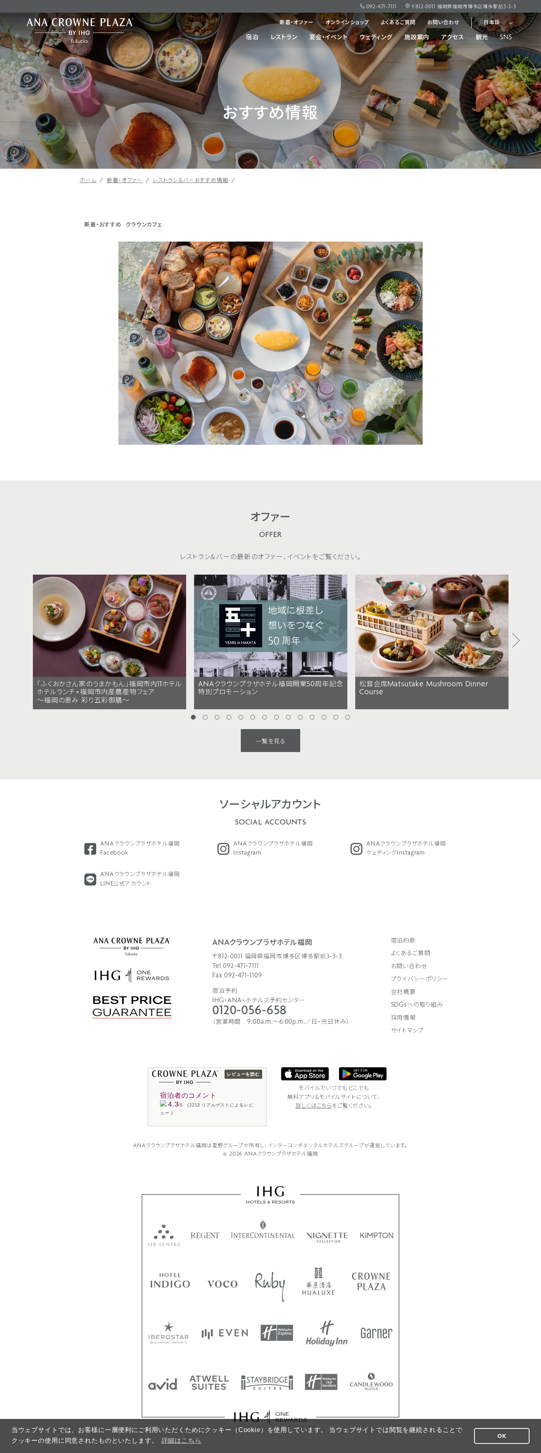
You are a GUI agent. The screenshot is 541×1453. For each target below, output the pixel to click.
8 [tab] (276, 717)
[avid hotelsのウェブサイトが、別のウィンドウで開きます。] (162, 1384)
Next (516, 640)
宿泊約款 (403, 941)
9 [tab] (288, 717)
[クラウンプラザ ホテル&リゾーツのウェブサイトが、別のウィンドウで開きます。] (371, 1281)
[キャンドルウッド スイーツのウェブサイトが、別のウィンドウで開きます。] (371, 1381)
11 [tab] (312, 717)
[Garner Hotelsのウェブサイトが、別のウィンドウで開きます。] (376, 1333)
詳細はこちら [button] (182, 1440)
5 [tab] (241, 717)
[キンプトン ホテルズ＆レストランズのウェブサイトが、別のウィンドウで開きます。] (377, 1235)
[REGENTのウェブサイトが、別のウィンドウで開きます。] (205, 1235)
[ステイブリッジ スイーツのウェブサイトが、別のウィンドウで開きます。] (267, 1382)
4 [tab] (229, 717)
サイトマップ (407, 1030)
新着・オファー (297, 23)
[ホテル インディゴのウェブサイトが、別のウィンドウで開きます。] (170, 1280)
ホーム (88, 180)
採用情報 (403, 1018)
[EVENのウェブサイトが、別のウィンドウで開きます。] (225, 1334)
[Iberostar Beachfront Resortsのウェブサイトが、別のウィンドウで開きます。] (169, 1333)
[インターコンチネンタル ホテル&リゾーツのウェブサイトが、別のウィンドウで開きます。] (263, 1229)
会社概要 (403, 992)
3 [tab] (217, 717)
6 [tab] (253, 717)
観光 (482, 37)
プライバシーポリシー (420, 979)
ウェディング (376, 37)
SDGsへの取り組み (417, 1005)
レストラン (283, 37)
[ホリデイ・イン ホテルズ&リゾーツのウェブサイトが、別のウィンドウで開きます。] (327, 1333)
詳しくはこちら (313, 1106)
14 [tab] (348, 717)
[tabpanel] (109, 642)
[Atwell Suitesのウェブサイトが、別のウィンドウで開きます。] (209, 1382)
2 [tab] (205, 717)
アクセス (452, 37)
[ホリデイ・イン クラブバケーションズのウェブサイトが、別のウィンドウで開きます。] (321, 1382)
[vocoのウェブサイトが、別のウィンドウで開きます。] (222, 1284)
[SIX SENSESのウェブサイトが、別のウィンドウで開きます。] (163, 1235)
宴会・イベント (328, 37)
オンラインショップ (347, 23)
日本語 (492, 23)
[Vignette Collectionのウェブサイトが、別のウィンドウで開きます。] (327, 1237)
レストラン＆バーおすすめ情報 (191, 180)
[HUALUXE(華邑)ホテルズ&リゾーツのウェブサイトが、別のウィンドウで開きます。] (318, 1281)
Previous (25, 640)
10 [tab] (300, 717)
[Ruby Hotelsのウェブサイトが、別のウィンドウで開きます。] (270, 1287)
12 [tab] (324, 717)
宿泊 (252, 37)
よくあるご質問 (398, 23)
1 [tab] (193, 717)
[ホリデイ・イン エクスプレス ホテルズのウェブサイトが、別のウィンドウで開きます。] (277, 1333)
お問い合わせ (443, 23)
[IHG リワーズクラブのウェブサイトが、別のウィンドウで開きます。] (270, 1416)
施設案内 (416, 37)
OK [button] (502, 1436)
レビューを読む (243, 1074)
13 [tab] (336, 717)
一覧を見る (270, 741)
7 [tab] (265, 717)
